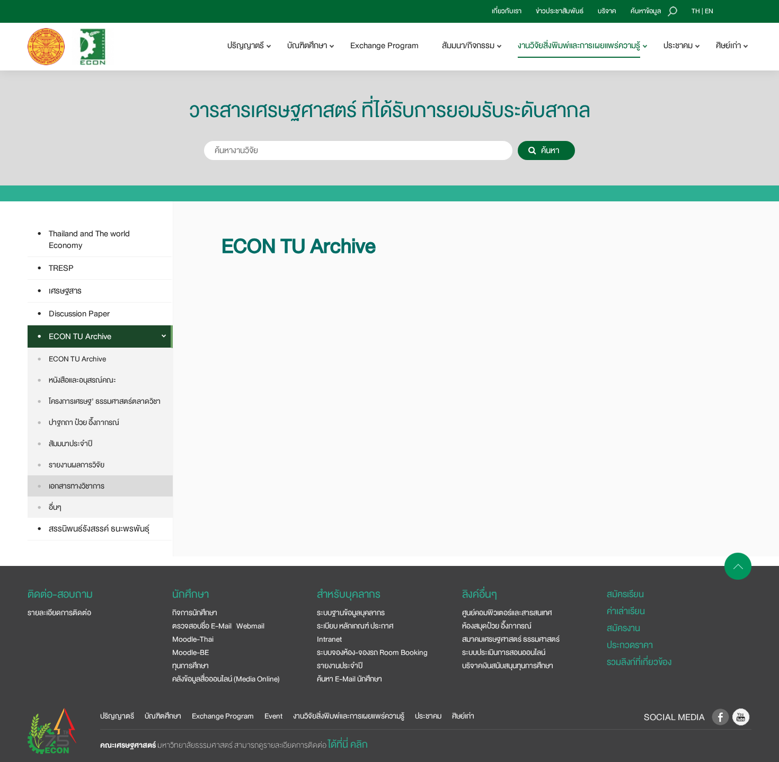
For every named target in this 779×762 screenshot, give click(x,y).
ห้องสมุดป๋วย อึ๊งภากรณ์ (497, 625)
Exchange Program (384, 45)
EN (709, 11)
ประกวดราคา (630, 645)
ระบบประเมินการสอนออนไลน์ (503, 652)
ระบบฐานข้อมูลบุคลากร (351, 612)
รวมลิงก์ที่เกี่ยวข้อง (639, 662)
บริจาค (607, 11)
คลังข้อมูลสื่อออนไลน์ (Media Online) (226, 678)
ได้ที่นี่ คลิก (348, 744)
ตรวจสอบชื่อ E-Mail (202, 625)
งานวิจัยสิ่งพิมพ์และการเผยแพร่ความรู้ (348, 716)
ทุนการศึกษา (190, 665)
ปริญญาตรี (117, 716)
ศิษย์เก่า (463, 716)
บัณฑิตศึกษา (163, 716)
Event (273, 716)
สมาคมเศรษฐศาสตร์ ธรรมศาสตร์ (511, 639)
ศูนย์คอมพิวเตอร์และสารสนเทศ (507, 612)
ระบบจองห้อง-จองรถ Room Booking (372, 652)
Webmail (250, 625)
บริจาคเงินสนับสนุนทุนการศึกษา (507, 665)
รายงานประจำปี (339, 665)
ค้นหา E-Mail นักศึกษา (349, 678)
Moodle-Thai (193, 639)
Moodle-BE (190, 652)
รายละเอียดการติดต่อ (59, 612)
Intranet (329, 639)
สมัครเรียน (625, 594)
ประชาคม (428, 716)
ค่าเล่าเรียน (626, 611)
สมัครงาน (623, 628)
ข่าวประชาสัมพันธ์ (559, 11)
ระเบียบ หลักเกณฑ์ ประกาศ (355, 625)
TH (696, 11)
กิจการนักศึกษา (194, 612)
